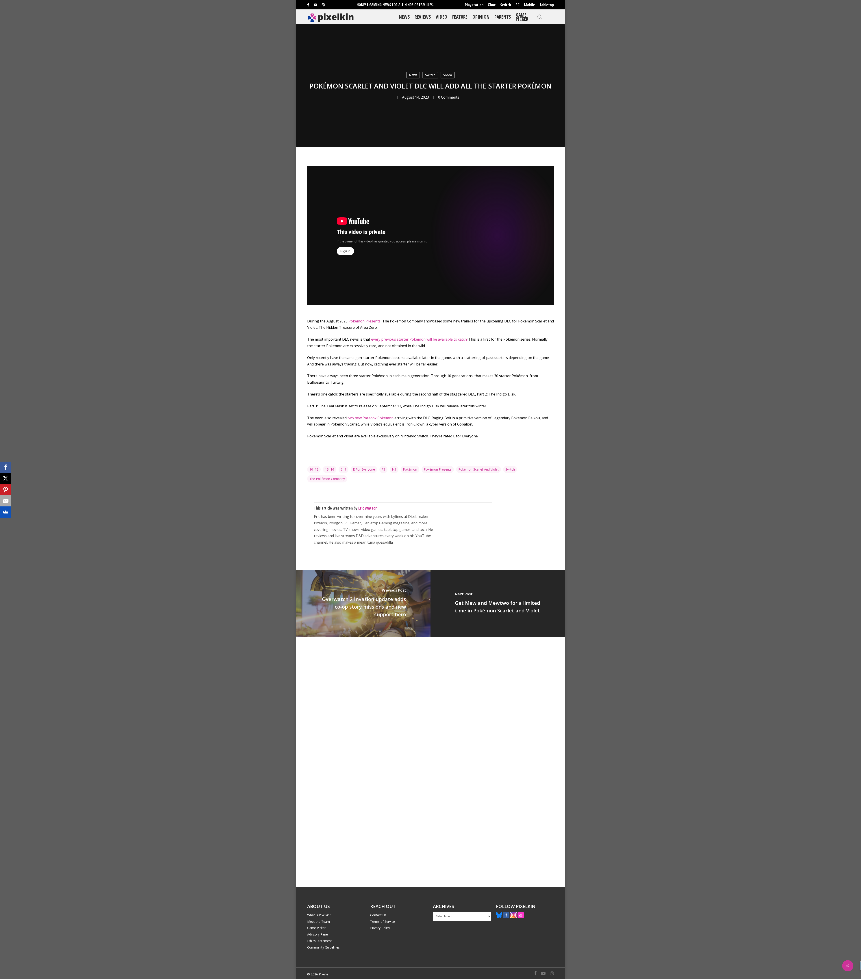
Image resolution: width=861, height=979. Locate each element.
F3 (383, 469)
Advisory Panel (317, 934)
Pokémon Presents (364, 321)
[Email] (5, 500)
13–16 (329, 469)
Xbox (492, 4)
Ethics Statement (319, 941)
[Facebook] (5, 467)
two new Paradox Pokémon (371, 417)
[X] (5, 478)
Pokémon (410, 469)
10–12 (313, 469)
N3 (394, 469)
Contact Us (378, 915)
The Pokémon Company (327, 479)
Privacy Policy (380, 928)
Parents (502, 17)
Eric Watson (367, 508)
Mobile (529, 4)
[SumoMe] (5, 512)
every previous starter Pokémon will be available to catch (419, 339)
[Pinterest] (5, 489)
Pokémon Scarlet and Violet (478, 469)
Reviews (423, 17)
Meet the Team (318, 921)
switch (510, 469)
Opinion (480, 17)
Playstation (474, 4)
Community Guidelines (323, 947)
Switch (505, 4)
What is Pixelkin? (319, 915)
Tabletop (546, 4)
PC (517, 4)
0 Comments (448, 97)
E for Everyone (364, 469)
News (404, 17)
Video (441, 17)
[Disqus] (430, 700)
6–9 (343, 469)
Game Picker (522, 17)
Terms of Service (382, 921)
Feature (459, 17)
